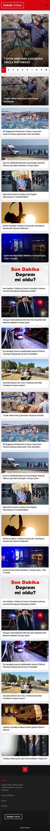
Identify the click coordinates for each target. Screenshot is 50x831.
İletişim (4, 806)
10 (46, 70)
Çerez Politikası (7, 795)
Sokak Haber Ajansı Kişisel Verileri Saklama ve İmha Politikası (12, 787)
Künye (4, 800)
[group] (25, 43)
